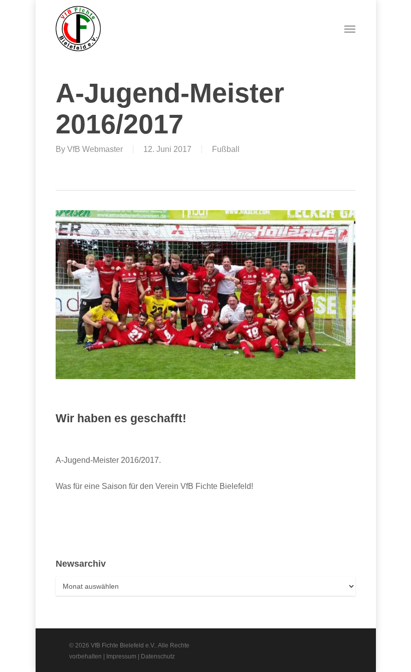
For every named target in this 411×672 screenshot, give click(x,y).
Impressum (121, 656)
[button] (349, 29)
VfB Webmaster (95, 149)
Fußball (226, 149)
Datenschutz (158, 656)
